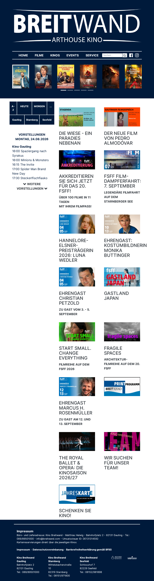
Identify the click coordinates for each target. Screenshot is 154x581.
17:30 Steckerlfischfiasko (30, 178)
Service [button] (94, 55)
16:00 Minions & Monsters (30, 160)
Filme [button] (41, 55)
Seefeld (46, 119)
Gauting (16, 119)
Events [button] (74, 55)
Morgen (39, 106)
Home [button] (25, 55)
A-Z (13, 108)
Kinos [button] (56, 55)
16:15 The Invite (23, 164)
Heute (24, 106)
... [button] (51, 106)
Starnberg (32, 119)
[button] (14, 76)
